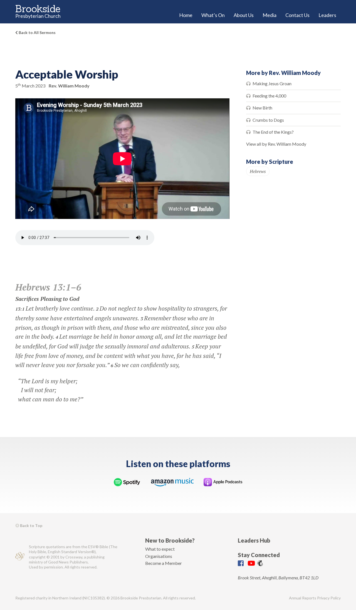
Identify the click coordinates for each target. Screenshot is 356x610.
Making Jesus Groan (272, 83)
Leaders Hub (254, 540)
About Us (244, 15)
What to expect (160, 549)
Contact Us (297, 15)
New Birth (262, 107)
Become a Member (163, 563)
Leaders (327, 15)
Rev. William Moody (69, 85)
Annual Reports (302, 598)
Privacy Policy (329, 598)
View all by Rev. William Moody (276, 144)
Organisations (158, 556)
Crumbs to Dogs (268, 120)
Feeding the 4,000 (269, 95)
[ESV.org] (19, 557)
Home (185, 15)
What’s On (213, 15)
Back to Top (30, 525)
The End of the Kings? (273, 132)
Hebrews (258, 171)
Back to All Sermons (37, 32)
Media (269, 15)
